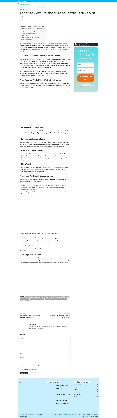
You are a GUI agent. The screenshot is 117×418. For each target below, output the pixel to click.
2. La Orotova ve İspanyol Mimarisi (29, 31)
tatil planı (34, 49)
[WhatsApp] (28, 20)
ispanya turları (40, 297)
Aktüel (75, 396)
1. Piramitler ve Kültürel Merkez (28, 30)
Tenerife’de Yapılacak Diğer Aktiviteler (29, 37)
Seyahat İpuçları (77, 391)
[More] (32, 20)
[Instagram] (88, 1)
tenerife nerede (33, 299)
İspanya (26, 7)
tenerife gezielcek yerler (64, 297)
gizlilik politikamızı (84, 86)
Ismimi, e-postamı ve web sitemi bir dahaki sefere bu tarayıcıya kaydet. (37, 365)
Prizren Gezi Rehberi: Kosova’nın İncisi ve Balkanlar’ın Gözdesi (31, 316)
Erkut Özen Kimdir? (22, 1)
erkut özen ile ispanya (29, 296)
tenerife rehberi (48, 299)
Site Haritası (94, 414)
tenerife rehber (41, 299)
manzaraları (60, 167)
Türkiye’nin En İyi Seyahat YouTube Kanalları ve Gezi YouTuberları (62, 387)
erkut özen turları (39, 296)
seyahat (46, 297)
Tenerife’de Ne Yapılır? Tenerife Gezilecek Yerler (32, 28)
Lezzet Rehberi (77, 399)
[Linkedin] (91, 1)
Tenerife (31, 7)
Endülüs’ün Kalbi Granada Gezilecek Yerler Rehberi (59, 316)
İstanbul (75, 389)
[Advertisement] (86, 30)
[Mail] (93, 1)
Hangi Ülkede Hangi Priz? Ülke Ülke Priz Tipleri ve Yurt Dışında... (63, 394)
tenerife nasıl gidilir (24, 299)
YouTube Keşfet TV (62, 4)
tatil (56, 242)
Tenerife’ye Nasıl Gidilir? (26, 39)
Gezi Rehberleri (37, 4)
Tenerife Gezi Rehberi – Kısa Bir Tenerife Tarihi (32, 26)
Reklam (88, 414)
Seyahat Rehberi (49, 4)
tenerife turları (56, 299)
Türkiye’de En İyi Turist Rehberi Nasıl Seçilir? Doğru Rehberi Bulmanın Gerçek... (62, 402)
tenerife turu (63, 299)
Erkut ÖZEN (32, 324)
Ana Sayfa (21, 7)
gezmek (27, 83)
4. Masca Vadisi (24, 35)
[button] (97, 4)
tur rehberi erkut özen (25, 300)
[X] (95, 1)
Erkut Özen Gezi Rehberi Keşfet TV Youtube (72, 414)
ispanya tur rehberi (32, 297)
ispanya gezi (66, 296)
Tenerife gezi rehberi (53, 297)
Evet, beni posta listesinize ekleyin (29, 369)
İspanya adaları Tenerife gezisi (57, 296)
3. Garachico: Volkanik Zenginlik (28, 33)
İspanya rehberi (23, 297)
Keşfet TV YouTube (94, 416)
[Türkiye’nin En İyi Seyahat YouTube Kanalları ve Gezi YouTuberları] (51, 388)
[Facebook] (86, 1)
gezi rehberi (46, 296)
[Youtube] (98, 1)
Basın (84, 414)
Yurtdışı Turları (75, 4)
